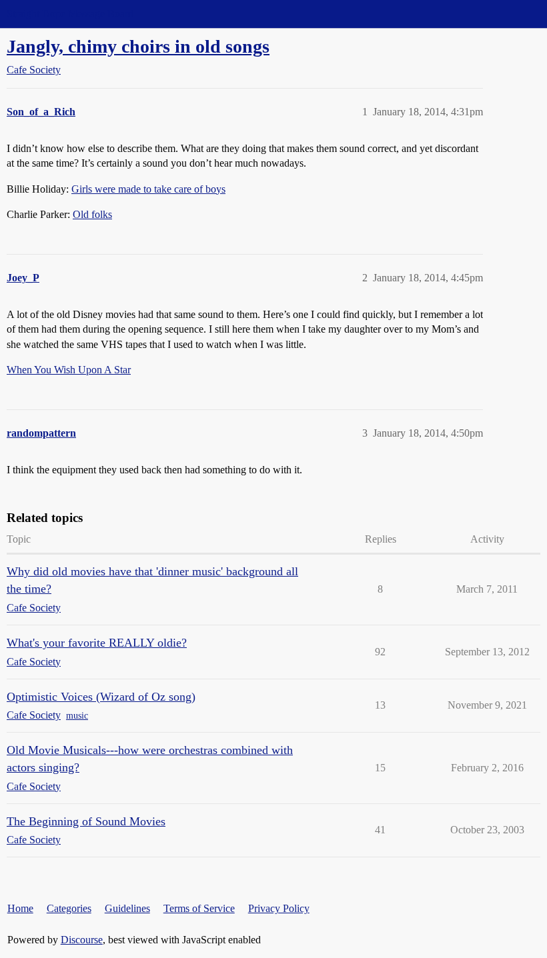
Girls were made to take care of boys (148, 189)
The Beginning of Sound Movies (86, 821)
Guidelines (127, 908)
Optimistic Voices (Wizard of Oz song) (101, 696)
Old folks (92, 214)
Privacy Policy (279, 908)
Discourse (82, 939)
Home (20, 908)
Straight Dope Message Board (70, 13)
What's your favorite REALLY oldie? (97, 642)
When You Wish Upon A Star (69, 369)
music (77, 716)
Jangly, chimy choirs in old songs (138, 46)
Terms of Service (199, 908)
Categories (69, 908)
